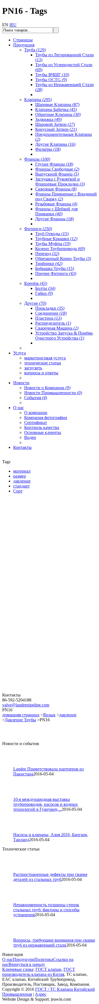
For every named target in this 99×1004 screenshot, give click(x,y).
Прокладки (49, 308)
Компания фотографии (45, 417)
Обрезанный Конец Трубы (63, 258)
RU (13, 24)
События (35, 397)
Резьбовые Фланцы (56, 204)
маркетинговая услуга (45, 358)
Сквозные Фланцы (55, 189)
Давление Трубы (20, 719)
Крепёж (35, 283)
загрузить (33, 367)
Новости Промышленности (53, 392)
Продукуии (23, 959)
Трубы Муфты (52, 243)
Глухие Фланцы (54, 164)
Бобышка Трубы (54, 268)
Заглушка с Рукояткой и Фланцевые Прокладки (60, 181)
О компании (35, 412)
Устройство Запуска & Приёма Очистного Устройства (64, 335)
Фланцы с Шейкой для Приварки (56, 211)
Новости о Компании (47, 387)
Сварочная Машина (56, 328)
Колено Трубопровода (60, 248)
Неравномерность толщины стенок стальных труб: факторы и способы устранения (46, 909)
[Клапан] (35, 561)
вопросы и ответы (41, 372)
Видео (30, 437)
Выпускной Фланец (57, 174)
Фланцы (37, 159)
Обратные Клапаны (58, 114)
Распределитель (53, 323)
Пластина (48, 318)
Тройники (48, 263)
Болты (45, 288)
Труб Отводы (51, 233)
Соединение (51, 313)
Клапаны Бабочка (56, 109)
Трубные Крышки (56, 238)
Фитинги (38, 228)
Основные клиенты (42, 432)
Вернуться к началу (27, 964)
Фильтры (48, 149)
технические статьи (42, 363)
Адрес (40, 994)
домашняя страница (20, 714)
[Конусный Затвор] (35, 691)
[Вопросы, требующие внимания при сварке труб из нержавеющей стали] (10, 936)
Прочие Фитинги (55, 273)
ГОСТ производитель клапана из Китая (38, 972)
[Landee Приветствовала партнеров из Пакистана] (10, 765)
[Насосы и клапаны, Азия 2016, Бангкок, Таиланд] (10, 830)
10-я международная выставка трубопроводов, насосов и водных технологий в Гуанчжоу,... (45, 804)
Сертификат (35, 422)
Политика (43, 959)
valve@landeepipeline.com (25, 705)
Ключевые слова (17, 969)
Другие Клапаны (55, 144)
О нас (7, 959)
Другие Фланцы (54, 218)
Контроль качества (41, 427)
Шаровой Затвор (55, 124)
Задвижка (48, 119)
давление (67, 714)
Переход (47, 253)
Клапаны (38, 99)
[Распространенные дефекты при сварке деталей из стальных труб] (10, 870)
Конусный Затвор (56, 129)
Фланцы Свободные (57, 169)
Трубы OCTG (51, 79)
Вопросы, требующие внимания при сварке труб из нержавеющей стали (54, 942)
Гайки (44, 293)
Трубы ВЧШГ (52, 74)
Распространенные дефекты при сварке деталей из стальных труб (50, 877)
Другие (35, 303)
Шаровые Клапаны (57, 104)
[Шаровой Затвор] (35, 626)
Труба (35, 49)
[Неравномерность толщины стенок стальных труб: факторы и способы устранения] (10, 901)
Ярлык (49, 714)
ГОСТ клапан (48, 969)
